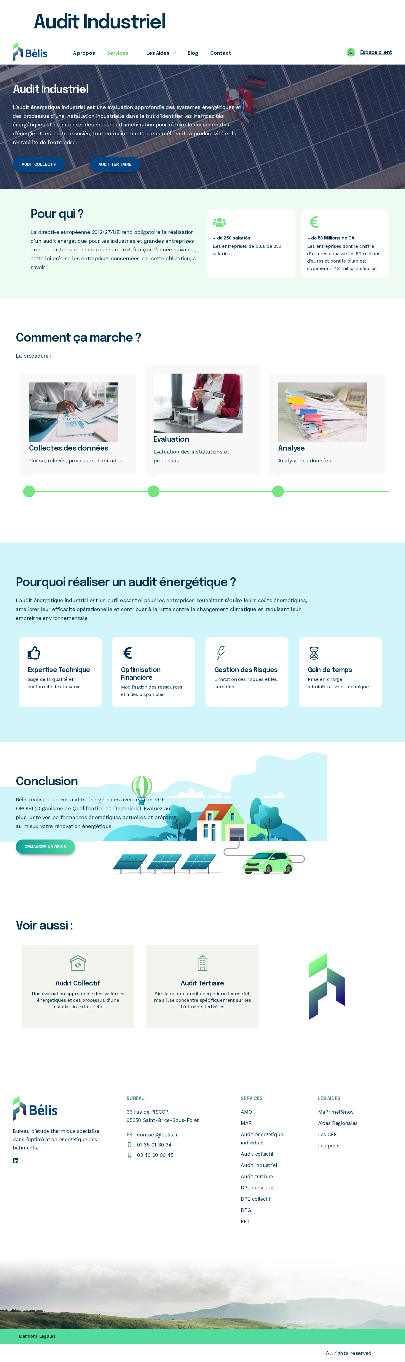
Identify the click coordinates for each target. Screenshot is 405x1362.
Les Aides (158, 53)
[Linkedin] (16, 1161)
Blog (193, 53)
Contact (220, 53)
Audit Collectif (78, 983)
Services (117, 53)
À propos (84, 53)
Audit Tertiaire (202, 983)
